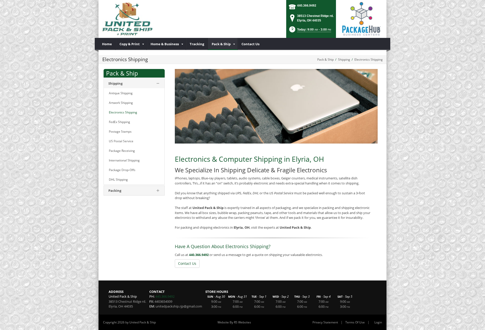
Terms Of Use (355, 322)
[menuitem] (107, 44)
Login (378, 322)
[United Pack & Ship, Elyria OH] (127, 19)
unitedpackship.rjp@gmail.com (179, 306)
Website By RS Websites (234, 322)
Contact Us (187, 263)
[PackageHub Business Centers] (361, 18)
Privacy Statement (325, 322)
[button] (309, 31)
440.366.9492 (306, 5)
